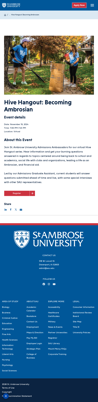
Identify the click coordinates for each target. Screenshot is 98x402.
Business (6, 313)
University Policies (81, 333)
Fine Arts (6, 334)
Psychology (7, 365)
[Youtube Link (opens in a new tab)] (54, 285)
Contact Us (32, 322)
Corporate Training (57, 354)
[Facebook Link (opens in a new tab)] (43, 285)
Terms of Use (8, 388)
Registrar (52, 338)
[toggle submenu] (92, 5)
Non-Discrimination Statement (17, 396)
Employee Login (34, 343)
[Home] (5, 15)
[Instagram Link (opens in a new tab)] (49, 285)
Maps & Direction (35, 333)
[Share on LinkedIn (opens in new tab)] (5, 209)
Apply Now (79, 5)
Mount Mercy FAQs (57, 349)
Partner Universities (57, 333)
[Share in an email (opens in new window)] (20, 209)
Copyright (7, 392)
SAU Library (54, 343)
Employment (33, 327)
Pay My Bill (32, 338)
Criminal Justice (9, 318)
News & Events (55, 327)
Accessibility (54, 307)
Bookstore (31, 316)
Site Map (77, 322)
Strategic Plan (33, 349)
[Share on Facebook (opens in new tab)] (10, 209)
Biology (5, 307)
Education (7, 323)
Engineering (8, 329)
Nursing (6, 360)
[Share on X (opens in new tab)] (15, 209)
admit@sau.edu (46, 268)
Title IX (76, 327)
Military (52, 322)
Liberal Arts (7, 354)
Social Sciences (9, 371)
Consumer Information (83, 307)
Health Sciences (9, 340)
